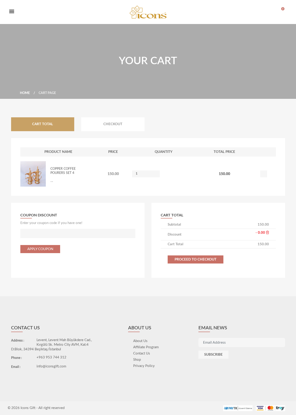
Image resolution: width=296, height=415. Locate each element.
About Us (140, 341)
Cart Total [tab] (42, 124)
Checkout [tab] (112, 124)
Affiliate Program (146, 347)
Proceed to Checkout (195, 259)
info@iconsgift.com (51, 366)
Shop (137, 359)
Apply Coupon (40, 249)
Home (25, 93)
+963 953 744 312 (51, 357)
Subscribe (213, 354)
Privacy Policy (144, 366)
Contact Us (141, 353)
